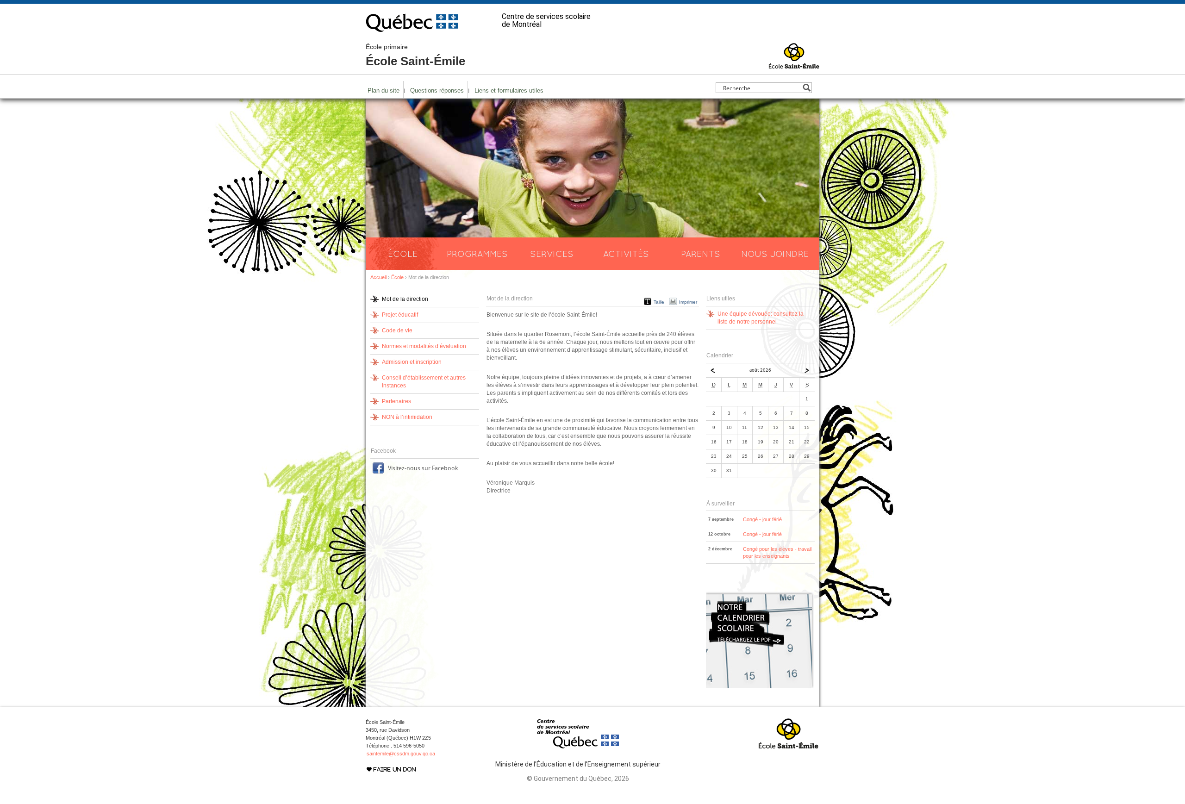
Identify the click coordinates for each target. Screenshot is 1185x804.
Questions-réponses (437, 90)
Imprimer (688, 302)
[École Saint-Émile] (793, 64)
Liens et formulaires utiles (508, 90)
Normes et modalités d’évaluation (424, 346)
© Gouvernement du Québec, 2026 (578, 778)
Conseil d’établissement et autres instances (424, 381)
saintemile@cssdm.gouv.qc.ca (401, 753)
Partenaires (396, 401)
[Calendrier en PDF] (760, 686)
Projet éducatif (400, 315)
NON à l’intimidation (407, 417)
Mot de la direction (405, 299)
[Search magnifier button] (806, 88)
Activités (626, 254)
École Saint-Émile (415, 55)
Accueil (378, 277)
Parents (700, 254)
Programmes (477, 254)
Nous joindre (775, 254)
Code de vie (397, 330)
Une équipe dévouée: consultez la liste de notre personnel (760, 318)
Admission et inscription (412, 362)
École (403, 254)
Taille (659, 302)
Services (552, 254)
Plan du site (383, 90)
